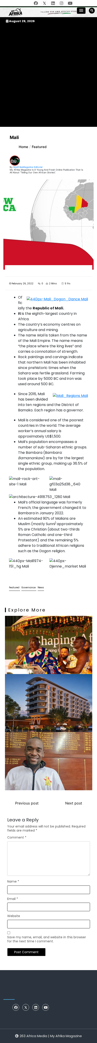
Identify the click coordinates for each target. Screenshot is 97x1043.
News (41, 587)
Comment (16, 837)
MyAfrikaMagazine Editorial (27, 167)
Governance (28, 587)
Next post (73, 803)
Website (13, 916)
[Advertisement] (48, 75)
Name (13, 881)
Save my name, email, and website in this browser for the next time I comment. (46, 939)
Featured (14, 587)
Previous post (27, 803)
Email (12, 899)
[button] (81, 10)
